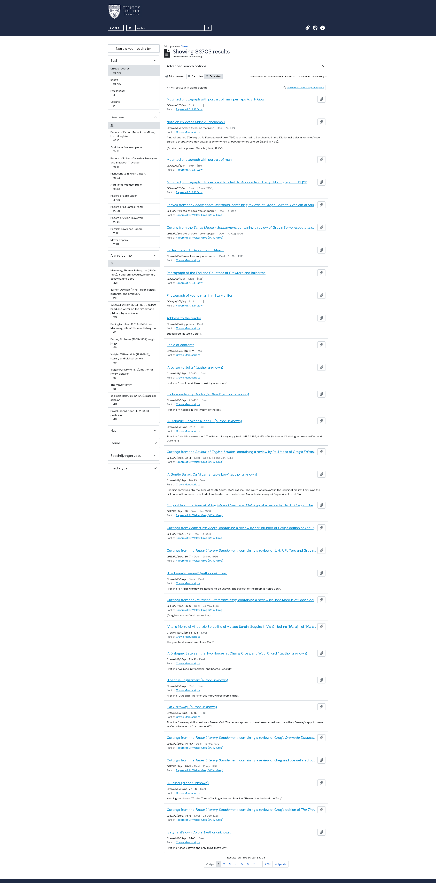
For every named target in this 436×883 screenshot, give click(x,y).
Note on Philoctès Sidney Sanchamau (196, 122)
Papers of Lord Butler (123, 198)
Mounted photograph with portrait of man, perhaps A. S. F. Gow (215, 99)
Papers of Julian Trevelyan (126, 220)
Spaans (116, 104)
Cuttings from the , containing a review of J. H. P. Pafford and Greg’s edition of (241, 550)
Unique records (120, 70)
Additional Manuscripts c (126, 187)
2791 (267, 864)
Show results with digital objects (305, 87)
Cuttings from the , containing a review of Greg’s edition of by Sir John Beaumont (241, 810)
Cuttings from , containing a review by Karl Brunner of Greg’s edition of (241, 528)
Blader (115, 27)
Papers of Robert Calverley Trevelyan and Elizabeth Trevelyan (133, 162)
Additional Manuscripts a (126, 149)
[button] (307, 28)
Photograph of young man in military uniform (201, 295)
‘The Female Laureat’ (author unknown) (197, 573)
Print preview (176, 76)
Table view (215, 76)
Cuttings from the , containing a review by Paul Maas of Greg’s (241, 452)
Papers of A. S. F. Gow (189, 109)
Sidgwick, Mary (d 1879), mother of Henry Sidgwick (131, 374)
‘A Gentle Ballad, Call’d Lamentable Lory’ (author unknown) (212, 474)
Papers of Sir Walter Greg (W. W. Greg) (199, 215)
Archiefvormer (122, 255)
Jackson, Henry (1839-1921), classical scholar (133, 400)
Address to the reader (184, 318)
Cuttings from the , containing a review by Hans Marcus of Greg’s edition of (241, 600)
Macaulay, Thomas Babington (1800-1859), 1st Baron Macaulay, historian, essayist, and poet (133, 277)
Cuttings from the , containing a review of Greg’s (241, 738)
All (112, 125)
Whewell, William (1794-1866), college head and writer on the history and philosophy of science (133, 311)
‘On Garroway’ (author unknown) (192, 707)
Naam (115, 430)
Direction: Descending (312, 76)
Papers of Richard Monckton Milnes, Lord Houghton (132, 136)
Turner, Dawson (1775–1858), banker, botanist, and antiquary (133, 294)
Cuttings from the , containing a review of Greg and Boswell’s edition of (241, 760)
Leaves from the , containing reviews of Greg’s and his (241, 205)
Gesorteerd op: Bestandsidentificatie (272, 76)
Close (184, 46)
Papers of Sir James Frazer (126, 209)
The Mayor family (121, 387)
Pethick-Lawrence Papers (126, 231)
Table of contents (180, 345)
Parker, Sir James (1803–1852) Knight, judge (133, 343)
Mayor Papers (119, 242)
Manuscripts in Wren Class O (128, 175)
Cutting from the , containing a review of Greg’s (241, 227)
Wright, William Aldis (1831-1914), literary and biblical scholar (130, 358)
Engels (119, 81)
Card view (197, 76)
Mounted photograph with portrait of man (199, 159)
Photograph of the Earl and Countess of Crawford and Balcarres (216, 273)
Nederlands (117, 93)
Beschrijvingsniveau (126, 455)
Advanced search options (186, 66)
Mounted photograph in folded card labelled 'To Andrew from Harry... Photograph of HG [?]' (237, 182)
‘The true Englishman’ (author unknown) (197, 680)
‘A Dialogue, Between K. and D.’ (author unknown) (204, 421)
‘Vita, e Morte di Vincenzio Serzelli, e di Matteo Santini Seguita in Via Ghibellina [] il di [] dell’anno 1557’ (241, 627)
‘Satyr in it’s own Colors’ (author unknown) (199, 832)
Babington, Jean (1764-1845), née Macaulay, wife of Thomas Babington (133, 328)
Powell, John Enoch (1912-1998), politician (129, 415)
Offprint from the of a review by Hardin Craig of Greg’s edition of (241, 505)
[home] (126, 11)
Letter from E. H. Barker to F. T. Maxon (195, 250)
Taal (114, 60)
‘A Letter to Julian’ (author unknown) (195, 367)
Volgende (280, 864)
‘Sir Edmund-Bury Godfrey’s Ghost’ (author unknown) (208, 394)
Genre (115, 443)
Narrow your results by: (133, 48)
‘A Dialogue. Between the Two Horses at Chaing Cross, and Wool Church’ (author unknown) (237, 653)
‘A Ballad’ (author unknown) (188, 783)
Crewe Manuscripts (188, 132)
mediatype (119, 468)
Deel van (117, 117)
